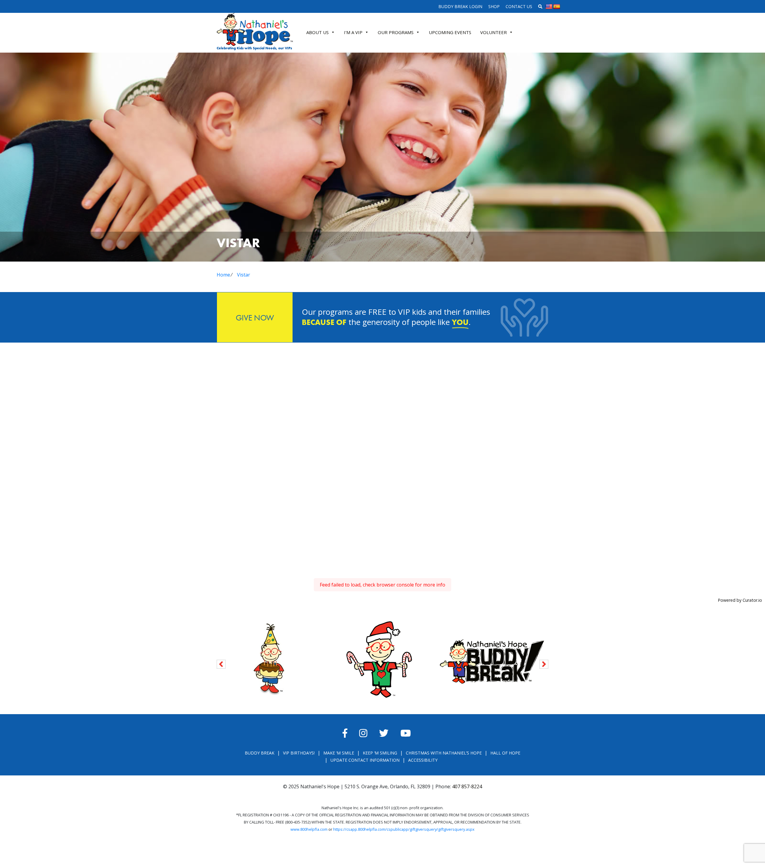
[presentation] (221, 663)
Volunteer (493, 32)
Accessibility (422, 760)
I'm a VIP (353, 32)
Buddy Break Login (460, 6)
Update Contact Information (365, 760)
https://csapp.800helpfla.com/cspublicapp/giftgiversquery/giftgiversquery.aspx (404, 829)
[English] (549, 7)
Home (223, 274)
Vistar (243, 274)
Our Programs (396, 32)
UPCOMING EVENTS (450, 32)
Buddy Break (259, 753)
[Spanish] (556, 7)
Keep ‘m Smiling (380, 753)
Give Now (255, 317)
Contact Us (519, 6)
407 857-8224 (467, 786)
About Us (317, 32)
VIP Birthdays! (299, 753)
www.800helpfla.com (309, 829)
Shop (494, 6)
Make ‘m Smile (338, 753)
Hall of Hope (505, 753)
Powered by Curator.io (740, 600)
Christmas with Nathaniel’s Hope (444, 753)
